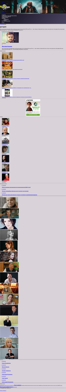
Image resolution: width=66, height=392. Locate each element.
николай (51, 385)
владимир (22, 385)
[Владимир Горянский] (9, 271)
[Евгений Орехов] (9, 315)
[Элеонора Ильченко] (9, 207)
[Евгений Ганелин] (5, 171)
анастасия (8, 385)
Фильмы (3, 18)
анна (13, 385)
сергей (58, 385)
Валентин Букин (5, 135)
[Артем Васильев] (9, 326)
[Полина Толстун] (9, 261)
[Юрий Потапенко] (5, 143)
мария (44, 385)
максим (42, 385)
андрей (11, 385)
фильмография (5, 387)
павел (56, 385)
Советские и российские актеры (9, 15)
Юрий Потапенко (5, 144)
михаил (46, 385)
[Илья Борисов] (5, 180)
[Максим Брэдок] (9, 358)
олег (53, 385)
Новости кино (5, 17)
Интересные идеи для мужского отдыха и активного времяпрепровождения (15, 78)
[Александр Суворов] (9, 218)
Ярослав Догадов (7, 46)
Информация (6, 19)
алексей (5, 385)
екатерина (31, 385)
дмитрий (26, 385)
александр (2, 385)
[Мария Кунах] (5, 152)
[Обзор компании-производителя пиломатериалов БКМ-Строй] (7, 59)
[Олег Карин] (9, 282)
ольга (54, 385)
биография (17, 385)
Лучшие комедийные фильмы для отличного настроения (12, 69)
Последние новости (6, 16)
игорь (36, 385)
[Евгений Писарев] (9, 293)
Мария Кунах (4, 153)
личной (40, 385)
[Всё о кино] (5, 9)
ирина (38, 385)
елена (34, 385)
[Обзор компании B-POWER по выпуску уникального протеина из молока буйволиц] (7, 96)
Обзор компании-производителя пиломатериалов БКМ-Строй (13, 60)
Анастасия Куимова (5, 162)
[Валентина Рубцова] (9, 304)
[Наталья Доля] (9, 250)
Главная (1, 24)
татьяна (61, 385)
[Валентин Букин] (5, 134)
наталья (49, 385)
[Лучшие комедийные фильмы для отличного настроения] (7, 68)
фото (11, 387)
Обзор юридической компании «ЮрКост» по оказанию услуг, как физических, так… (16, 87)
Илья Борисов (4, 181)
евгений (29, 385)
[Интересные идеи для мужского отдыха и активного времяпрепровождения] (7, 77)
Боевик (5, 20)
